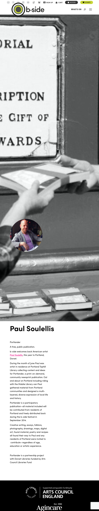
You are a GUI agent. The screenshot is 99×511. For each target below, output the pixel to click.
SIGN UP (49, 2)
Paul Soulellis (16, 355)
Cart (60, 2)
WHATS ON (76, 9)
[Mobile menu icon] (90, 9)
